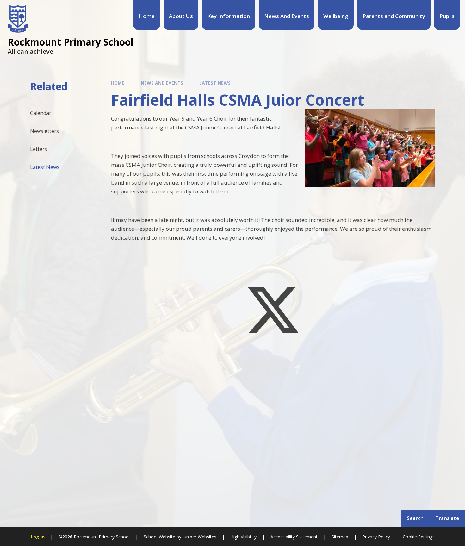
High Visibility (243, 537)
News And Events (162, 83)
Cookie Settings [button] (419, 537)
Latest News (215, 83)
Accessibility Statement (294, 537)
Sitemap (340, 537)
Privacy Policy (376, 537)
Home (117, 83)
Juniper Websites (198, 537)
